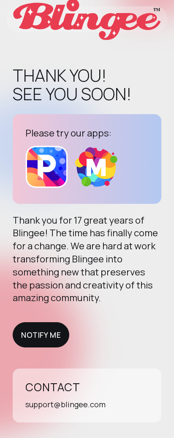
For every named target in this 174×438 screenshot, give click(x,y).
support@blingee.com (65, 404)
